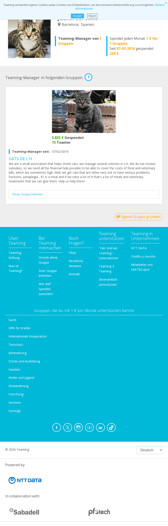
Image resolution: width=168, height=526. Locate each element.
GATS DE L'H (20, 158)
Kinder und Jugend (21, 377)
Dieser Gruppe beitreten (27, 194)
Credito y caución (143, 256)
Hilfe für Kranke (19, 328)
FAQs (72, 253)
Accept (77, 16)
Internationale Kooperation (28, 336)
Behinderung (17, 353)
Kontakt (74, 274)
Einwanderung (18, 386)
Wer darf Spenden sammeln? (46, 289)
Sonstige (15, 411)
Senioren (15, 402)
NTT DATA (139, 248)
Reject (92, 16)
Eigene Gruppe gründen (140, 216)
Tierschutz (16, 345)
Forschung (16, 394)
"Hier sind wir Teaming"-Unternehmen (108, 253)
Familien (14, 369)
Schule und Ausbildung (24, 361)
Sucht (12, 320)
